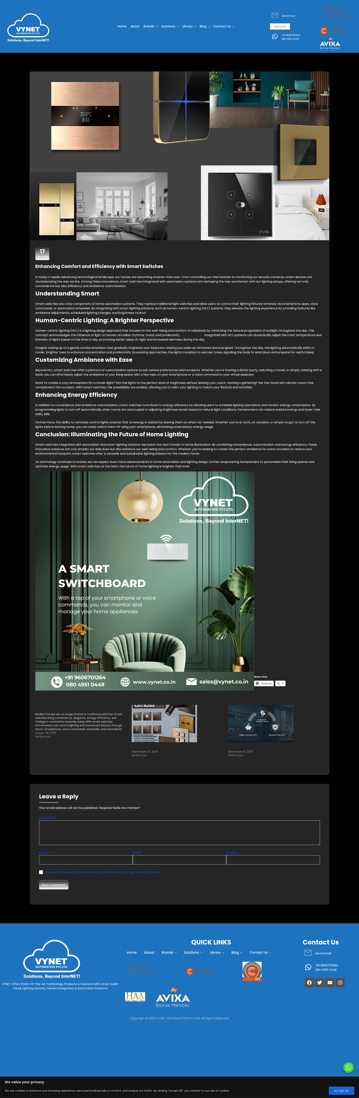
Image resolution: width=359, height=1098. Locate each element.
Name (44, 853)
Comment (47, 818)
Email (138, 853)
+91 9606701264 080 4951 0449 (291, 37)
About (135, 26)
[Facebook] (309, 982)
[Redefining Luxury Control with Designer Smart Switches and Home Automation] (178, 723)
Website (232, 853)
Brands (148, 26)
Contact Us (222, 26)
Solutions (168, 26)
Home (122, 26)
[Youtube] (330, 982)
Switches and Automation (138, 293)
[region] (179, 1087)
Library (187, 26)
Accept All (341, 1091)
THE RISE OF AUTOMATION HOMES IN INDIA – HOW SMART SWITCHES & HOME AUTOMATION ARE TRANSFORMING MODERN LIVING (272, 746)
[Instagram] (340, 982)
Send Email (288, 16)
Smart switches (192, 335)
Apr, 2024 (42, 253)
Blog (203, 26)
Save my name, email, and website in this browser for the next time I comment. (102, 872)
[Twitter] (319, 982)
